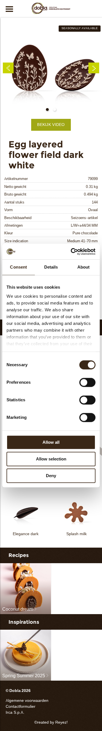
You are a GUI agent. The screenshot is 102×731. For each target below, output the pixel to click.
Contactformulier (20, 706)
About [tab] (83, 267)
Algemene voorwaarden (27, 700)
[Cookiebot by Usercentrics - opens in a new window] (71, 251)
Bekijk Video (51, 124)
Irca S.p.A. (15, 712)
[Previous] (8, 68)
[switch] (87, 382)
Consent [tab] (18, 267)
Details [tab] (51, 267)
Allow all (51, 442)
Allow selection (51, 458)
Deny (51, 475)
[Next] (93, 68)
